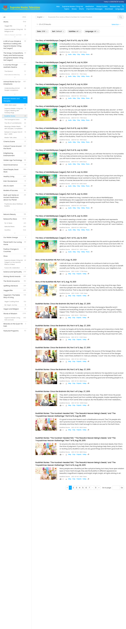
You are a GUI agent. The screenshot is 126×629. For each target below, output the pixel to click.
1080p (83, 54)
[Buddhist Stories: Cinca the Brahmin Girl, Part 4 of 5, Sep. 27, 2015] (46, 334)
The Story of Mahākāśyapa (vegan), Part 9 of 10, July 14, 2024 (61, 62)
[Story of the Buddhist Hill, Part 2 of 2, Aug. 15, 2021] (46, 268)
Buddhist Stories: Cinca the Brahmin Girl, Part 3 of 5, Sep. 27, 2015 (62, 347)
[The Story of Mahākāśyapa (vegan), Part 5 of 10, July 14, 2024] (46, 159)
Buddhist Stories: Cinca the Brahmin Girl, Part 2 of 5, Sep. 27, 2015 (62, 369)
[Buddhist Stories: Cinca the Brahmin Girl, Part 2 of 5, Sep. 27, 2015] (46, 378)
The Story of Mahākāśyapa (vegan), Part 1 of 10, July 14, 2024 (61, 238)
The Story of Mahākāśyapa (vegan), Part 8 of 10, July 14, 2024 (61, 84)
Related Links (115, 6)
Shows (74, 9)
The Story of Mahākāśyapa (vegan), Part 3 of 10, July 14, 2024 (61, 194)
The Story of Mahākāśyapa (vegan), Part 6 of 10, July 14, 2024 (61, 128)
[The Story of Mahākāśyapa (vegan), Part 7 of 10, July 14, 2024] (46, 115)
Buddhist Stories (65, 52)
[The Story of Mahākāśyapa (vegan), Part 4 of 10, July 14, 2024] (46, 180)
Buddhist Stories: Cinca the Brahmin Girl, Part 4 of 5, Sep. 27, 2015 (62, 325)
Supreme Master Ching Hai (72, 6)
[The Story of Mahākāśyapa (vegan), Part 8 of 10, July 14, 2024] (46, 93)
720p (78, 54)
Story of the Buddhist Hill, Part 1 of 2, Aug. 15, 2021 (55, 282)
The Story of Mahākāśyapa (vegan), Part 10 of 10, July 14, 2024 (61, 40)
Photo (88, 54)
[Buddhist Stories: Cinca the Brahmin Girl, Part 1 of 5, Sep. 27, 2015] (46, 400)
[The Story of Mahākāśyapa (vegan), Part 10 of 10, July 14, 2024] (46, 49)
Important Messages (94, 9)
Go (122, 488)
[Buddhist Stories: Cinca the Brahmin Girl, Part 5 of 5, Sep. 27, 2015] (46, 312)
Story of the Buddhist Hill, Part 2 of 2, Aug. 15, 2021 (56, 260)
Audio (70, 54)
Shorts (81, 9)
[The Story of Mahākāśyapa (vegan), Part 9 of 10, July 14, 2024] (46, 71)
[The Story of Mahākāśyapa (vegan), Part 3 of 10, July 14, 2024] (46, 202)
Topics (66, 9)
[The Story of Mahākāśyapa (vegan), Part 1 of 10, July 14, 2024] (46, 246)
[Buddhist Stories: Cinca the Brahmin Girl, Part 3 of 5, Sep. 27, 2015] (46, 356)
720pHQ (78, 274)
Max (58, 6)
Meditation (89, 6)
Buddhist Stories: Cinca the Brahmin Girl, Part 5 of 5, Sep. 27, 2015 (62, 303)
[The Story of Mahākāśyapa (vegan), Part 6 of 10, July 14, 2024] (46, 137)
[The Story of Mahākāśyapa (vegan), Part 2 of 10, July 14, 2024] (46, 224)
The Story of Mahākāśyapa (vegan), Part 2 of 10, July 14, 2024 (61, 216)
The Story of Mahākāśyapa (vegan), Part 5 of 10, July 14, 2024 (61, 150)
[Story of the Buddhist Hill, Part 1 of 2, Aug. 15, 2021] (46, 290)
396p (74, 54)
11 (95, 487)
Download (109, 9)
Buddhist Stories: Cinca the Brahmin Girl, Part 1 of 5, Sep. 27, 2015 (62, 391)
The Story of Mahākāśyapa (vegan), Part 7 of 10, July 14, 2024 (61, 106)
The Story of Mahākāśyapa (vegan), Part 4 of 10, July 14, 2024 (61, 172)
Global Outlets (101, 6)
